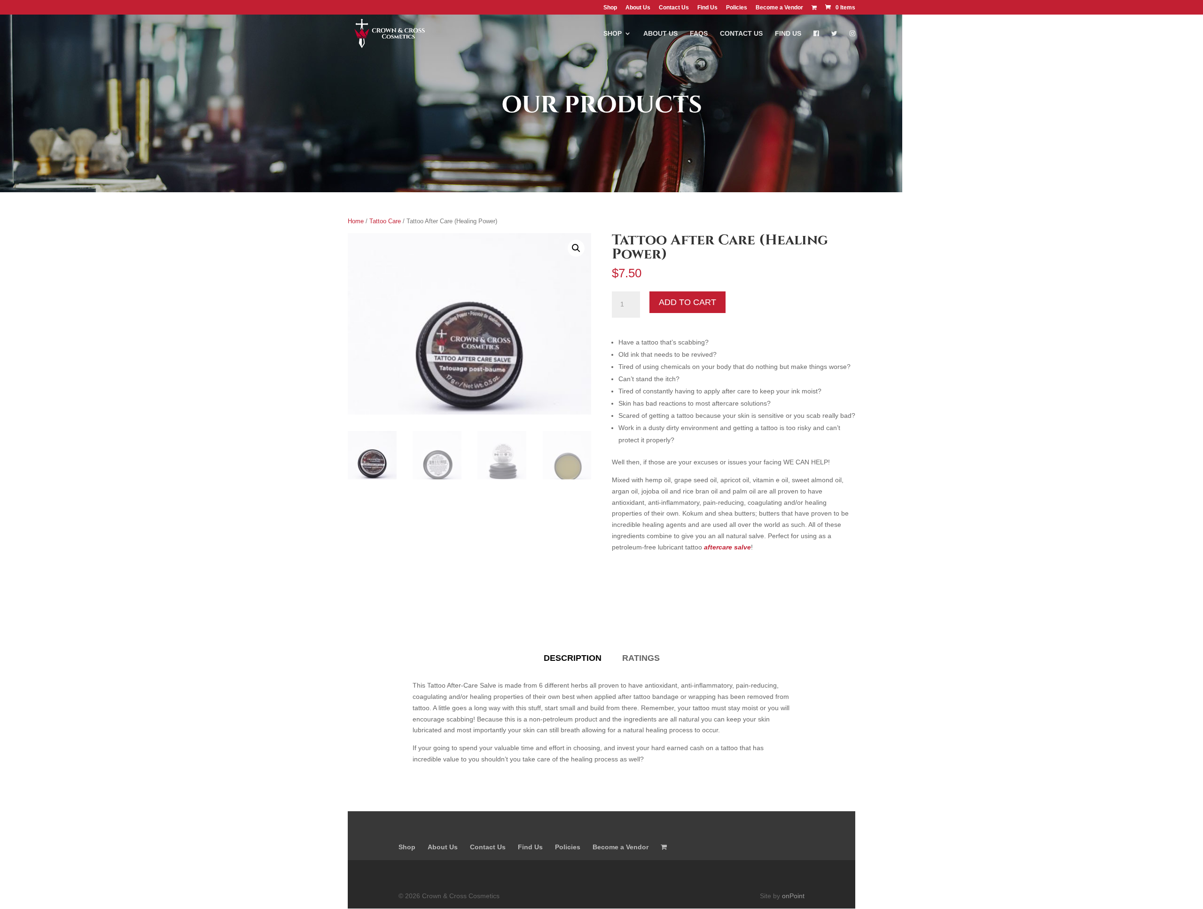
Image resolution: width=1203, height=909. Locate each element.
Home (356, 221)
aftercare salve (727, 547)
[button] (576, 248)
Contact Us (674, 8)
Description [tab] (573, 658)
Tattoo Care (385, 221)
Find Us (707, 8)
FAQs (699, 33)
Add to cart (687, 302)
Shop (610, 8)
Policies (736, 8)
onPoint (793, 896)
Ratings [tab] (641, 658)
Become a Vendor (779, 8)
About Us (637, 8)
